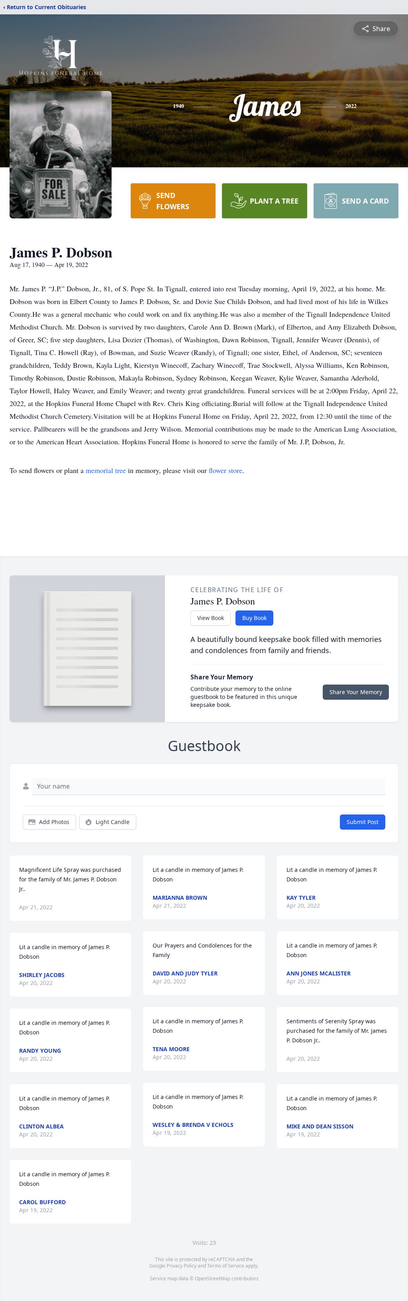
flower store (225, 470)
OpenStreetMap (212, 1278)
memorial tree (106, 470)
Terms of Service (225, 1265)
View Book (210, 618)
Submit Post (363, 822)
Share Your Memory (356, 692)
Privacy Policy (181, 1265)
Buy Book (254, 618)
